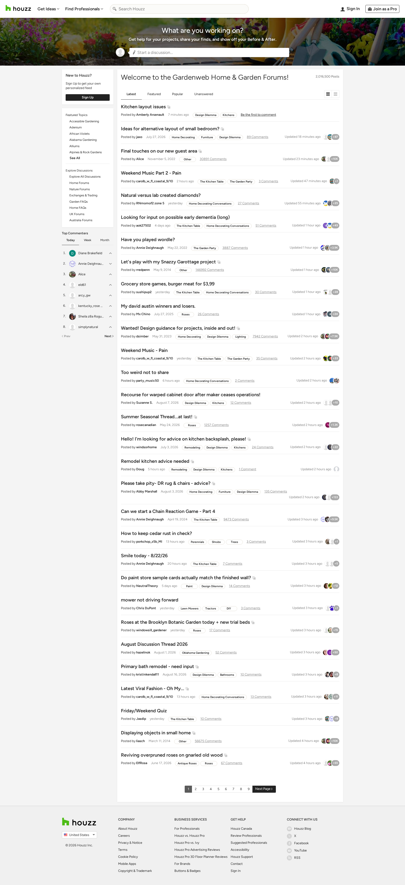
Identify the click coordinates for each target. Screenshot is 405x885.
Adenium (75, 127)
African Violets (79, 133)
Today (70, 240)
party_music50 (147, 381)
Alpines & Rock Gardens (85, 152)
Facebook (301, 843)
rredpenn (143, 270)
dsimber (142, 336)
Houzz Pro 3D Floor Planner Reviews (201, 857)
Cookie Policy (128, 857)
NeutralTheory (147, 586)
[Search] (114, 9)
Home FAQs (77, 207)
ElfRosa (141, 763)
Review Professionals (246, 836)
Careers (124, 836)
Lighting (240, 336)
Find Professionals (82, 8)
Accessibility (240, 850)
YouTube (300, 850)
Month (104, 240)
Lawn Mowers (190, 608)
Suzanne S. (144, 403)
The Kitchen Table (212, 181)
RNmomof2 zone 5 (150, 203)
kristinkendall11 (147, 674)
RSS (297, 858)
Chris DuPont (146, 608)
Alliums (74, 146)
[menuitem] (48, 9)
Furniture (207, 137)
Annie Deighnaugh (150, 248)
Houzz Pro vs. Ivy (186, 843)
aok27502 (143, 226)
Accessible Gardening (84, 121)
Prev (67, 336)
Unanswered (203, 94)
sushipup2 (144, 292)
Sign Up (88, 97)
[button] (209, 52)
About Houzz (127, 829)
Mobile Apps (127, 864)
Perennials (197, 542)
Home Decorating (183, 137)
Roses (186, 314)
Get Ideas (47, 8)
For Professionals (187, 829)
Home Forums (79, 183)
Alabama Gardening (83, 140)
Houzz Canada (241, 829)
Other (187, 159)
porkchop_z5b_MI (149, 542)
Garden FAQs (78, 201)
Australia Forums (80, 220)
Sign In (236, 871)
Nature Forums (79, 189)
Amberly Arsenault (150, 115)
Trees (234, 542)
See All (75, 158)
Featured (154, 94)
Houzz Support (242, 857)
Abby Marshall (146, 491)
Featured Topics (76, 115)
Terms (123, 850)
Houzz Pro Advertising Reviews (197, 850)
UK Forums (76, 214)
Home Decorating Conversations (210, 203)
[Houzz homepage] (18, 8)
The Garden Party (241, 181)
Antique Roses (187, 763)
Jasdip (141, 719)
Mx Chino (143, 314)
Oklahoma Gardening (195, 652)
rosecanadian (146, 425)
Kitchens (228, 115)
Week (87, 240)
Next (108, 336)
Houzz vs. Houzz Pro (189, 836)
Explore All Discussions (85, 176)
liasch (140, 741)
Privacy (123, 843)
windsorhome (146, 447)
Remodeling (192, 447)
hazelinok (143, 652)
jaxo (139, 137)
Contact (237, 864)
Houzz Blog (302, 829)
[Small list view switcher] (328, 94)
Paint (189, 586)
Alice (140, 159)
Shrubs (216, 542)
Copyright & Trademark (135, 871)
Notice (137, 843)
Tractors (210, 608)
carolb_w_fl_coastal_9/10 (154, 181)
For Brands (182, 864)
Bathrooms (227, 674)
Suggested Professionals (249, 843)
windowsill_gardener (151, 630)
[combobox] (179, 9)
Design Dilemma (205, 115)
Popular (177, 94)
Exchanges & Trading (83, 195)
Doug (140, 469)
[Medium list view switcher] (335, 94)
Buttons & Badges (187, 871)
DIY (229, 608)
